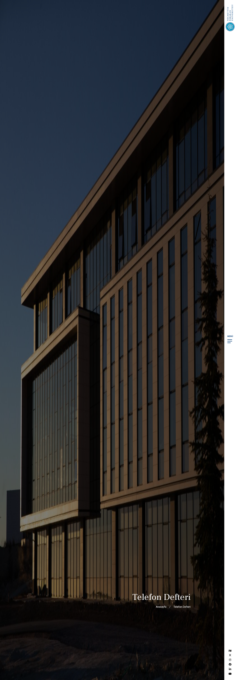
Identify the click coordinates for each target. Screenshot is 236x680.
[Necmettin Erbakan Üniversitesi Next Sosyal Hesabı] (230, 650)
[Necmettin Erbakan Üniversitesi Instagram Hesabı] (230, 659)
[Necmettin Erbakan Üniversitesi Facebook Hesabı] (230, 664)
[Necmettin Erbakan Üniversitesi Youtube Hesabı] (230, 673)
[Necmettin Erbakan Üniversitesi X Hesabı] (230, 655)
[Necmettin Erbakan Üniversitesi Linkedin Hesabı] (230, 669)
